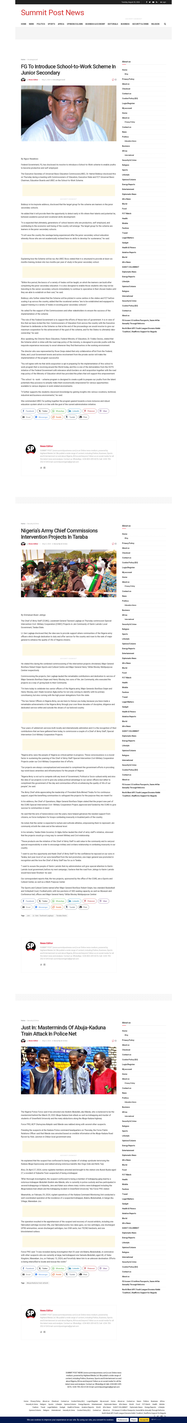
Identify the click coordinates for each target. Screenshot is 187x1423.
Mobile (125, 223)
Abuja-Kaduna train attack (37, 1283)
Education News (130, 141)
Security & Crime (140, 24)
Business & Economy (95, 24)
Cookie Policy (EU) (130, 98)
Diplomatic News (129, 194)
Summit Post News (52, 12)
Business (125, 24)
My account (127, 108)
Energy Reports (128, 184)
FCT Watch (126, 214)
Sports (51, 24)
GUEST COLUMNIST (130, 267)
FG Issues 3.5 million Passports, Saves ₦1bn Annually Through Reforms (141, 322)
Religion (155, 24)
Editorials (113, 24)
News (31, 24)
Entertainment (128, 189)
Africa (61, 24)
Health (125, 218)
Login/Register (128, 103)
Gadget (125, 243)
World (124, 204)
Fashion (125, 228)
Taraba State (61, 916)
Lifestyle (125, 175)
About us (126, 84)
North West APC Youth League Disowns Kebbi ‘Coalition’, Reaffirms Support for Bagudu (141, 330)
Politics (41, 24)
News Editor (33, 80)
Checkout (126, 89)
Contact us (126, 94)
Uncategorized (32, 59)
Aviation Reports (129, 252)
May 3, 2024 (46, 80)
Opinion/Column (75, 24)
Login (164, 2)
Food (124, 209)
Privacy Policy (128, 79)
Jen (28, 916)
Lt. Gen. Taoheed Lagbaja (43, 916)
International (129, 155)
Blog (126, 74)
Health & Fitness (129, 248)
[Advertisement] (134, 10)
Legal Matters (128, 238)
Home (23, 24)
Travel (125, 233)
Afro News (126, 199)
